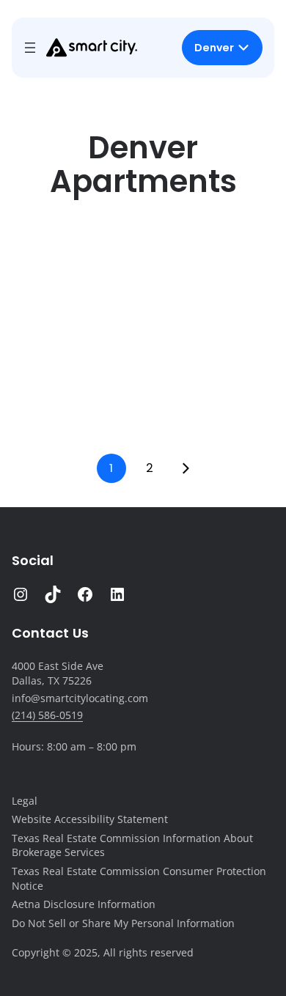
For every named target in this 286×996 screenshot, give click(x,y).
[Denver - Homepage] (91, 48)
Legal (24, 801)
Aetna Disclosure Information (83, 904)
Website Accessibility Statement (90, 819)
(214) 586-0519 (47, 715)
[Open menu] (30, 48)
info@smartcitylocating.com (80, 698)
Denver (214, 47)
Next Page (185, 468)
